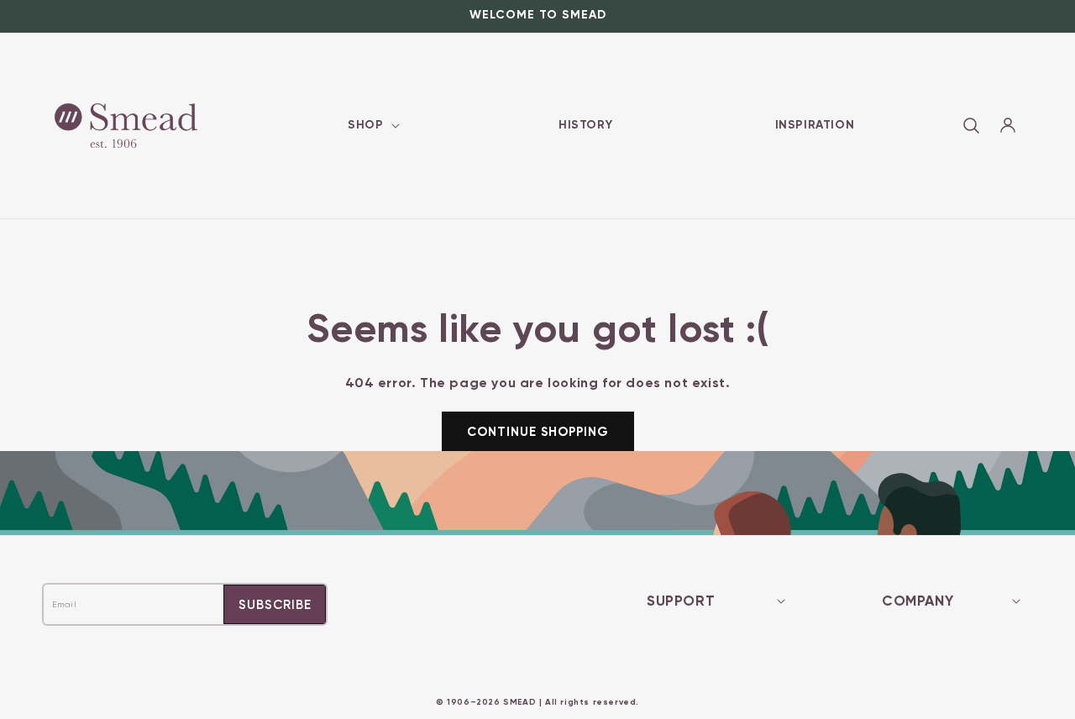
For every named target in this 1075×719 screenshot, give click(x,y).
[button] (372, 125)
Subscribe (275, 604)
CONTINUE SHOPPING (538, 431)
